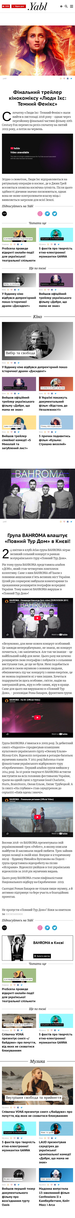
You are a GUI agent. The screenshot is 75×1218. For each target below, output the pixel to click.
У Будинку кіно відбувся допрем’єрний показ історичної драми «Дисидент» (19, 300)
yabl (5, 78)
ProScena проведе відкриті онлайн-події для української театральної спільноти (18, 254)
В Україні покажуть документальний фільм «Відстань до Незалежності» (53, 403)
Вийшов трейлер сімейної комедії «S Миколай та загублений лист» (16, 442)
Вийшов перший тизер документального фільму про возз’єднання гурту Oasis (18, 1197)
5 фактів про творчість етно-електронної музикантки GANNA (55, 252)
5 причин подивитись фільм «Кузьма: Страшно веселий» (54, 440)
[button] (18, 6)
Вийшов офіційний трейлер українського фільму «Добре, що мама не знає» (55, 300)
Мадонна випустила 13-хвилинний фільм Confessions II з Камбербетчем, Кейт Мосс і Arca (54, 1197)
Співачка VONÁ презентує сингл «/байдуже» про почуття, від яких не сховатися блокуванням (19, 1042)
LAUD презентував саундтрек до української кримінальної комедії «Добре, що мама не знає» (55, 1152)
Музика (42, 244)
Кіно (4, 290)
